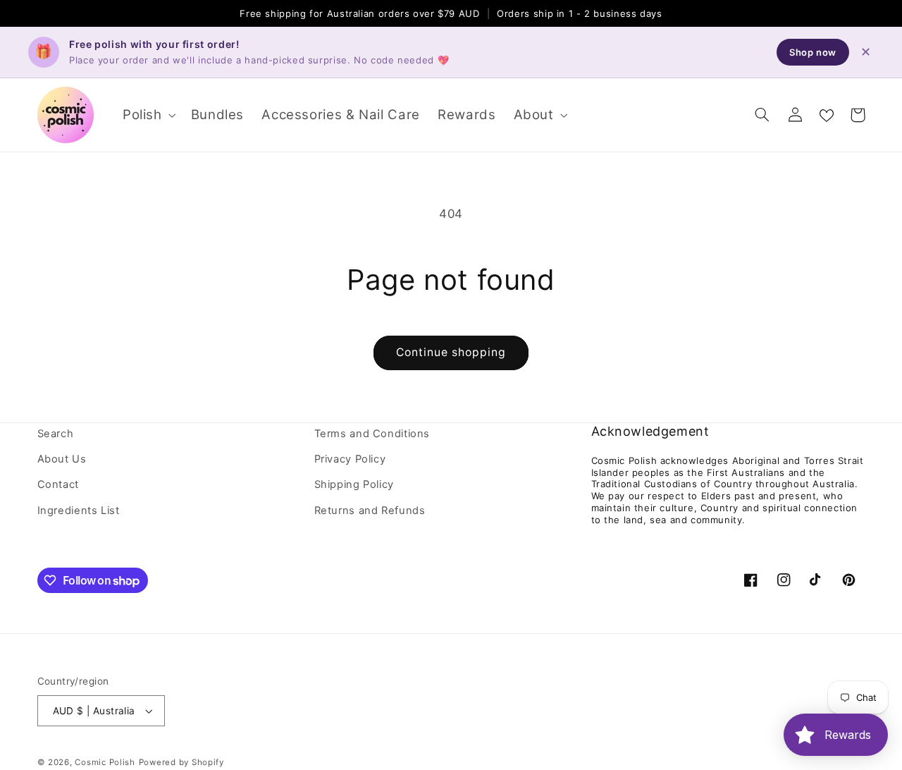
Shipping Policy (354, 484)
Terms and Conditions (372, 433)
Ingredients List (78, 510)
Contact (58, 484)
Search (55, 433)
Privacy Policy (350, 459)
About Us (62, 459)
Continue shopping (451, 352)
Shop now (812, 52)
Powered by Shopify (181, 762)
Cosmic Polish (105, 762)
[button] (147, 114)
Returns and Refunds (370, 510)
